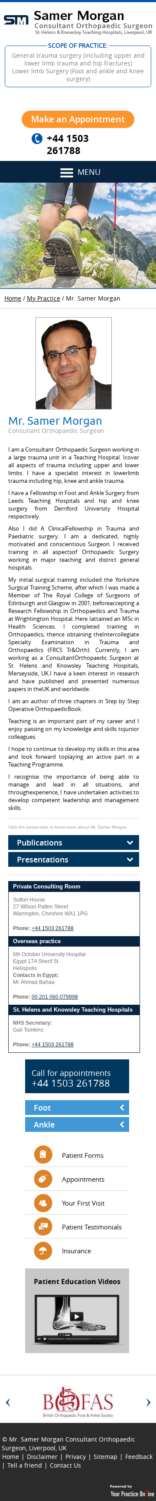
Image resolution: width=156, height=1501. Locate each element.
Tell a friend (24, 1465)
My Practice (43, 298)
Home (12, 298)
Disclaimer (42, 1456)
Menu (89, 172)
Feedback (139, 1456)
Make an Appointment (78, 119)
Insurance (76, 1250)
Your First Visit (83, 1203)
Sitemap (105, 1456)
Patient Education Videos (77, 1281)
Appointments (83, 1179)
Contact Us (65, 1465)
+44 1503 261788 (68, 144)
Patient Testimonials (92, 1226)
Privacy (75, 1456)
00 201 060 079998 (55, 997)
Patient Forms (83, 1155)
